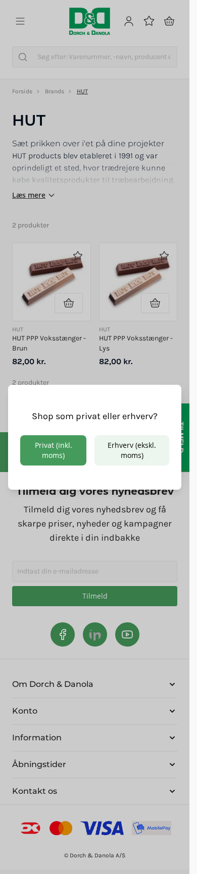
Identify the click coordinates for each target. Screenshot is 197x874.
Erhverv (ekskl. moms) (132, 450)
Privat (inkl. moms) (53, 450)
